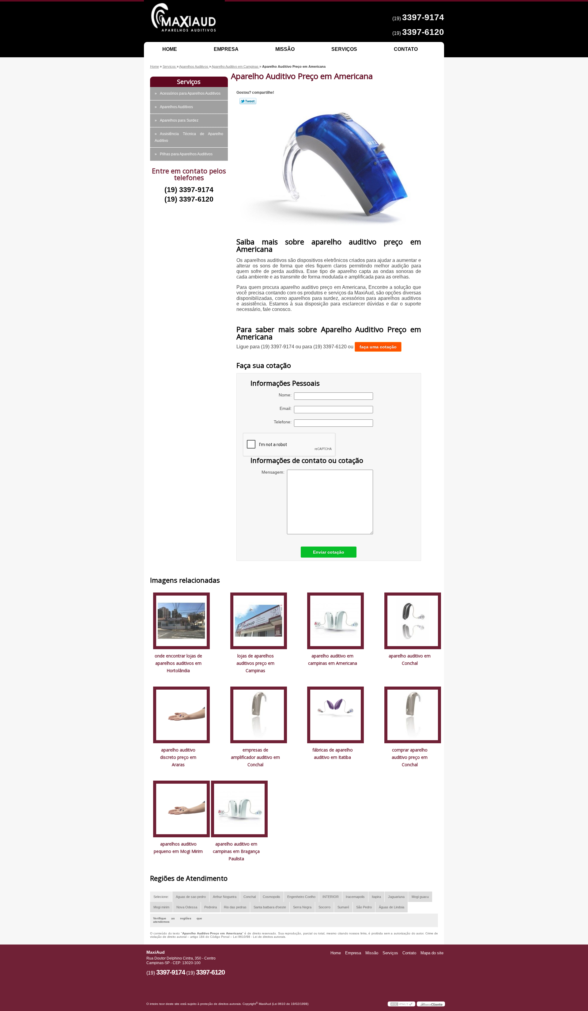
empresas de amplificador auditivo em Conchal (255, 757)
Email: (287, 408)
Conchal (249, 897)
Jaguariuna (396, 897)
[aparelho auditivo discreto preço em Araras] (181, 714)
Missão (285, 49)
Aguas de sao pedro (191, 897)
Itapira (376, 897)
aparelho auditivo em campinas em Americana (332, 659)
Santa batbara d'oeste (270, 907)
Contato (406, 49)
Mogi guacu (420, 897)
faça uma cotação (378, 346)
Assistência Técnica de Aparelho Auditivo (189, 137)
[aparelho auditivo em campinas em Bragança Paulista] (239, 808)
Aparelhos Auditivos (176, 107)
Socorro (324, 907)
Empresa (226, 49)
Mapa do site (431, 953)
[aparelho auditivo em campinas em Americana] (335, 620)
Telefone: (284, 421)
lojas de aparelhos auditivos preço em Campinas (255, 663)
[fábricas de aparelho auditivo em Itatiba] (335, 714)
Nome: (286, 394)
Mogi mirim (161, 907)
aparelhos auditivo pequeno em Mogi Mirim (178, 847)
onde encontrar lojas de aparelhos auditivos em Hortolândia (178, 663)
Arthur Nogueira (224, 897)
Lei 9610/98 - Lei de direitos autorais (259, 936)
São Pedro (364, 907)
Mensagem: (274, 472)
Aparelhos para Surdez (179, 120)
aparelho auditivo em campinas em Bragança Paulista (236, 851)
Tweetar (247, 101)
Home (169, 49)
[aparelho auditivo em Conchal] (412, 620)
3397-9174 (423, 17)
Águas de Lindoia (391, 907)
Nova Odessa (186, 907)
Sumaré (343, 907)
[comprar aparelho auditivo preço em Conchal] (412, 714)
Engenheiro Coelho (301, 897)
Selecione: (161, 897)
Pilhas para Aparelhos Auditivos (186, 154)
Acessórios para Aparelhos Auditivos (190, 93)
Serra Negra (302, 907)
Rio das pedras (235, 907)
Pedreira (210, 907)
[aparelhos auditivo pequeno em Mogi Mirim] (181, 808)
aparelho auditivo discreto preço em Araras (178, 757)
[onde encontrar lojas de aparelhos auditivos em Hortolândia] (181, 620)
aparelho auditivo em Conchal (410, 659)
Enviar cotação (328, 552)
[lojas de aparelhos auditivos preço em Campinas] (258, 620)
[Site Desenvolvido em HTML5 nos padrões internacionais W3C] (401, 1004)
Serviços (344, 49)
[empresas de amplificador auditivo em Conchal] (258, 714)
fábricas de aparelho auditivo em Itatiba (332, 753)
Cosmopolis (271, 897)
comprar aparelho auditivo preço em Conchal (410, 757)
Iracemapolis (355, 897)
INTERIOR (330, 897)
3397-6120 (423, 32)
